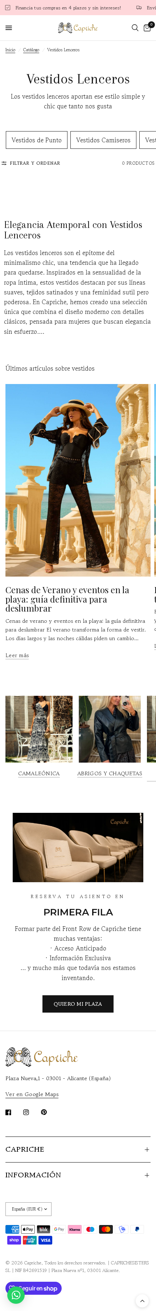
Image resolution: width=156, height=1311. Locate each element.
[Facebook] (13, 1112)
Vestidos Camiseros (103, 140)
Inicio (10, 50)
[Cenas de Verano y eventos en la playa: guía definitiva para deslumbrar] (78, 480)
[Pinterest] (49, 1112)
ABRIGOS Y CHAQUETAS (109, 773)
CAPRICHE (24, 1149)
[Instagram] (31, 1112)
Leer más (17, 655)
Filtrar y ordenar (35, 163)
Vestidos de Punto (37, 140)
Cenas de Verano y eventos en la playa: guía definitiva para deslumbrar (67, 599)
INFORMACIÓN (33, 1175)
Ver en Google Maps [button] (31, 1094)
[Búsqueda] (135, 27)
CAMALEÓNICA (38, 773)
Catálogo (31, 50)
